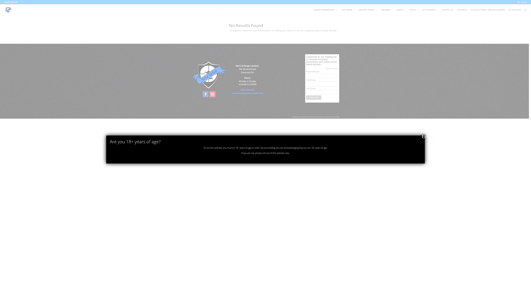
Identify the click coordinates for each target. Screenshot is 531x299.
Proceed (423, 136)
